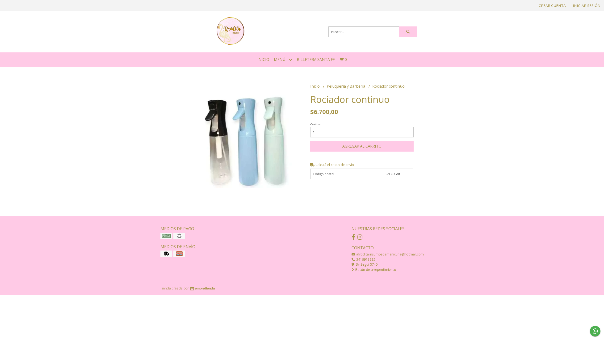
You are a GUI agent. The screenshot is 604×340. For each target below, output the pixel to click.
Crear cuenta (552, 5)
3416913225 (365, 259)
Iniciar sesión (586, 5)
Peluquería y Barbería (346, 86)
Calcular (393, 174)
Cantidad (315, 124)
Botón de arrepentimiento (375, 269)
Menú (280, 59)
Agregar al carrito (362, 146)
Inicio (263, 59)
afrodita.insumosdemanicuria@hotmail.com (389, 254)
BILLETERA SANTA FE (316, 59)
